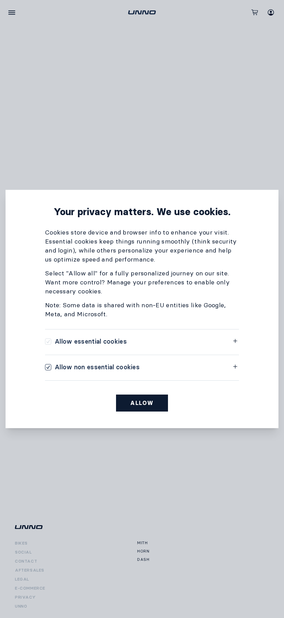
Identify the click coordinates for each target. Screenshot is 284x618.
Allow (142, 403)
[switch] (86, 341)
